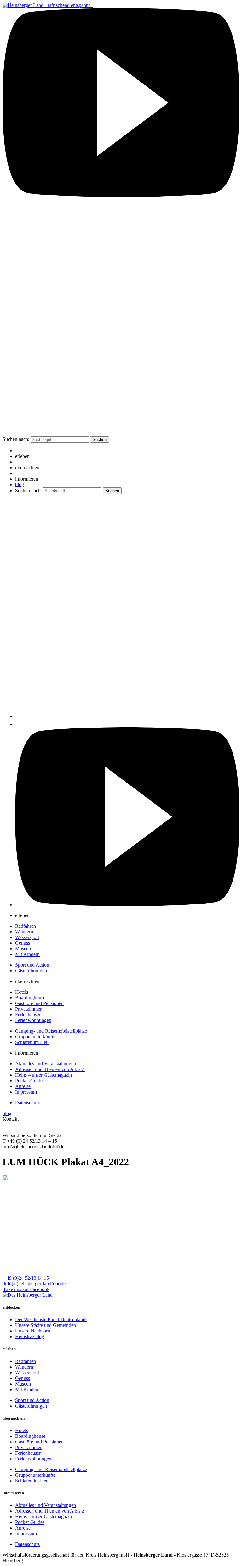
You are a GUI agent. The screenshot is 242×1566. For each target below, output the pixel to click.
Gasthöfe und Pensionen (39, 1003)
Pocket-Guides (29, 1080)
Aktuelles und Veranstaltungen (45, 1063)
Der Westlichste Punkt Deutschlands (51, 1319)
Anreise (23, 1086)
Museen (23, 948)
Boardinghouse (30, 997)
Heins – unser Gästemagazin (43, 1075)
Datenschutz (27, 1102)
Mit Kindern (27, 954)
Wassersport (27, 937)
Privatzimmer (28, 1009)
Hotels (21, 992)
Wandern (24, 931)
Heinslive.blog (29, 1336)
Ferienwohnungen (33, 1020)
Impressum (26, 1092)
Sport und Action (32, 965)
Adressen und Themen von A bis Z (50, 1069)
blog (19, 484)
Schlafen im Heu (32, 1042)
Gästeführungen (31, 970)
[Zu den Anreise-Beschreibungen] (28, 1295)
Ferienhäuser (28, 1014)
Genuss (22, 943)
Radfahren (25, 926)
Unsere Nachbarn (32, 1330)
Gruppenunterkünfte (35, 1036)
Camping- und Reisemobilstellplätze (51, 1031)
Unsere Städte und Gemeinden (45, 1325)
